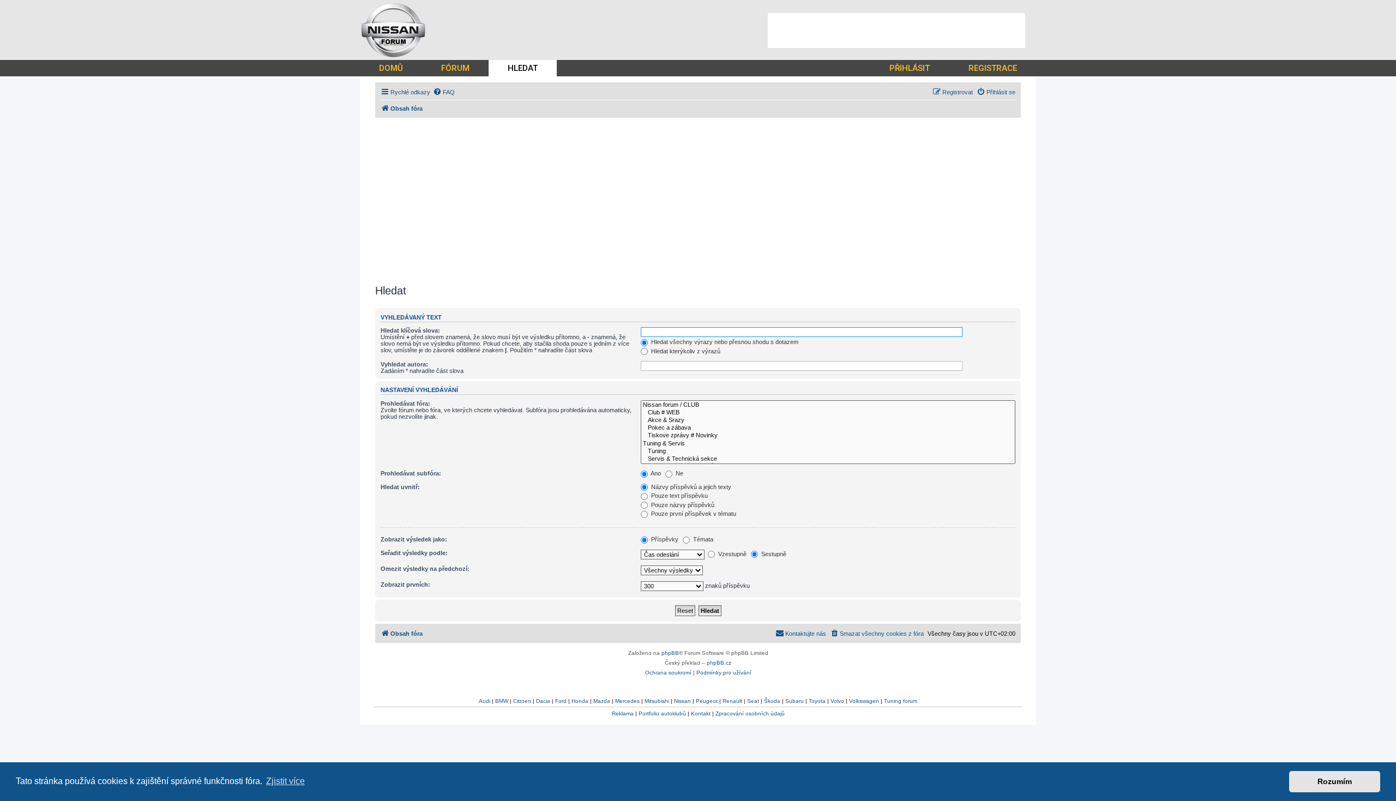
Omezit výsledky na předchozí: (425, 568)
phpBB (670, 653)
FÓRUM (455, 68)
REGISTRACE (992, 68)
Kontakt (701, 713)
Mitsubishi (657, 701)
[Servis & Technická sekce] (828, 459)
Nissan (682, 701)
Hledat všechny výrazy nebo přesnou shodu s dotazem (723, 342)
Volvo (837, 701)
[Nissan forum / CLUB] (828, 405)
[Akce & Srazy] (828, 420)
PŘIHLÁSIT (909, 68)
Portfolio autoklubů (662, 713)
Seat (753, 701)
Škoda (772, 701)
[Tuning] (828, 451)
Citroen (522, 701)
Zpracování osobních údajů (750, 713)
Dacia (543, 701)
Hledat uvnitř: (400, 487)
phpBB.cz (719, 663)
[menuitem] (444, 92)
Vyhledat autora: (404, 364)
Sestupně (773, 554)
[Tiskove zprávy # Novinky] (828, 435)
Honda (579, 701)
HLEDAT (523, 68)
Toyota (817, 701)
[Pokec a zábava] (828, 428)
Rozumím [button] (1334, 781)
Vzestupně (732, 554)
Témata (702, 539)
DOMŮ (391, 68)
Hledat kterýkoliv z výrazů (684, 351)
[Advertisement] (896, 30)
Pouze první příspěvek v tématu (692, 513)
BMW (501, 701)
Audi (484, 701)
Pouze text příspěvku (678, 495)
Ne (678, 473)
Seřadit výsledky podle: (414, 553)
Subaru (794, 701)
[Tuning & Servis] (828, 444)
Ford (561, 701)
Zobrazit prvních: (405, 584)
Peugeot (707, 701)
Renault (732, 701)
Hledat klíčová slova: (410, 330)
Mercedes (627, 701)
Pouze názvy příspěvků (681, 505)
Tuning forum (900, 701)
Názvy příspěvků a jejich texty (690, 487)
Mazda (601, 701)
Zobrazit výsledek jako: (414, 539)
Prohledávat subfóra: (411, 473)
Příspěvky (663, 539)
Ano (655, 473)
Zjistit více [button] (285, 781)
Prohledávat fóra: (405, 403)
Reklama (623, 713)
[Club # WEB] (828, 413)
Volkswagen (864, 701)
